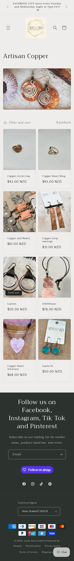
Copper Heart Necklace (15, 367)
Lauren (11, 303)
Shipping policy (50, 552)
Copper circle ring (18, 176)
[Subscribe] (61, 454)
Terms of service (28, 552)
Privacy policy (53, 546)
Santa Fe (47, 366)
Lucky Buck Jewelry (35, 541)
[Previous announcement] (7, 6)
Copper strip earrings (50, 240)
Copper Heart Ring (53, 176)
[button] (8, 27)
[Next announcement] (66, 6)
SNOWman (49, 303)
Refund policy (33, 546)
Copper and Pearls (18, 238)
